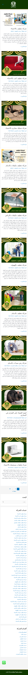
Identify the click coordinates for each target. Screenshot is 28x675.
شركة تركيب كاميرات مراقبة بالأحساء (18, 601)
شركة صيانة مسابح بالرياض (20, 559)
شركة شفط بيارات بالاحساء (20, 564)
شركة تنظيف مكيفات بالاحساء (20, 586)
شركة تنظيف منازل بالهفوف (20, 581)
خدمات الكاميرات (22, 645)
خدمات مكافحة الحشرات (15, 365)
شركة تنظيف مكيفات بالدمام (16, 165)
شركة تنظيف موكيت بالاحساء (20, 570)
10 (9, 489)
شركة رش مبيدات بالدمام (17, 363)
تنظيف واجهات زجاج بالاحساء (20, 546)
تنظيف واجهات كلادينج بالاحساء (20, 553)
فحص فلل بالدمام (22, 616)
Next (14, 491)
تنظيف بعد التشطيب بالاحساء (20, 544)
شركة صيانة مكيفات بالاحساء (20, 538)
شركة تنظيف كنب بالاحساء (16, 78)
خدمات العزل (23, 643)
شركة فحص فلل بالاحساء (21, 621)
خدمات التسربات (22, 636)
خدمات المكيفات (17, 168)
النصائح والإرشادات (17, 417)
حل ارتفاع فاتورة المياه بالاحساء (19, 603)
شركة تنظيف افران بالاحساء (20, 595)
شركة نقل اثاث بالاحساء (21, 557)
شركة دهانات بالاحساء (21, 599)
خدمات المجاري (17, 130)
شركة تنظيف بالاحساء (18, 29)
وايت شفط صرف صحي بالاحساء (19, 562)
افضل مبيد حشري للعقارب (20, 535)
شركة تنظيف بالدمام (19, 313)
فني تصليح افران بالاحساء (21, 555)
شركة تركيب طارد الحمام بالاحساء (19, 566)
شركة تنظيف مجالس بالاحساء (20, 577)
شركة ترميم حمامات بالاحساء (20, 597)
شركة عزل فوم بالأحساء (21, 579)
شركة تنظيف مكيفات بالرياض (15, 215)
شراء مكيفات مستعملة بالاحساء (15, 465)
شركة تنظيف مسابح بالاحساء (20, 584)
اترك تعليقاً (24, 31)
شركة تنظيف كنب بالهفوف (20, 614)
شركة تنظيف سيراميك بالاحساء (19, 590)
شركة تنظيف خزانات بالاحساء (20, 612)
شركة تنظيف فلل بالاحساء (20, 573)
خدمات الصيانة (23, 641)
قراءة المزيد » (23, 46)
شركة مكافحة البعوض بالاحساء (19, 549)
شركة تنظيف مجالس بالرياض (20, 608)
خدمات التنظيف (18, 31)
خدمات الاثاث (23, 634)
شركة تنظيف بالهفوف (18, 265)
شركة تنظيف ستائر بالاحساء (20, 551)
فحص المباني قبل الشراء (21, 542)
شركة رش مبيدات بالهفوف (20, 610)
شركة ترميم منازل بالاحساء (20, 592)
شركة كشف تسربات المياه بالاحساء (18, 575)
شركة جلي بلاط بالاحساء (21, 568)
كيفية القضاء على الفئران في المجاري (18, 531)
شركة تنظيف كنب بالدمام (21, 619)
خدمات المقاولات (22, 649)
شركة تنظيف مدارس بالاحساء (20, 540)
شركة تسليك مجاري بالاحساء (16, 128)
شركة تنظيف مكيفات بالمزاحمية (19, 588)
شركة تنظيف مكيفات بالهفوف (20, 606)
